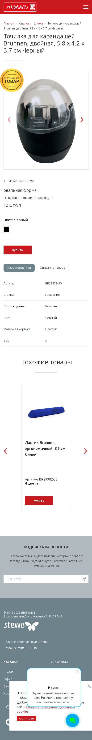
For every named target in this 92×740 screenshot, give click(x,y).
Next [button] (85, 120)
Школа (38, 23)
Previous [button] (12, 120)
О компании (59, 661)
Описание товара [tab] (52, 267)
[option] (46, 120)
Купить (17, 249)
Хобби (8, 693)
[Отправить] (84, 579)
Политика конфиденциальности (25, 641)
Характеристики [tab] (19, 267)
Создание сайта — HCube (21, 648)
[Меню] (86, 7)
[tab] (19, 268)
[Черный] (6, 229)
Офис (8, 679)
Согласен (26, 718)
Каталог (24, 23)
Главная (9, 23)
